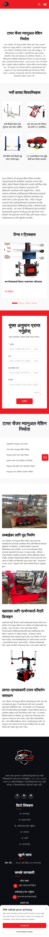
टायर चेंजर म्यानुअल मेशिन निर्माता (18, 449)
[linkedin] (24, 796)
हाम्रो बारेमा (26, 820)
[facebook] (17, 796)
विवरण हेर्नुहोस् (12, 111)
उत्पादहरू (26, 813)
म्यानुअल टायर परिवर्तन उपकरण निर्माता (20, 471)
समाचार (26, 832)
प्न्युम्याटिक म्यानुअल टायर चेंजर (17, 444)
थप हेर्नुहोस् (9, 291)
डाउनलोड (26, 844)
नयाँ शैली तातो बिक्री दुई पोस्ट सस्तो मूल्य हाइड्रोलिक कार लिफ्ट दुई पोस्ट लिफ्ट (12, 158)
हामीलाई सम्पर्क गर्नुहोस (26, 826)
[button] (14, 303)
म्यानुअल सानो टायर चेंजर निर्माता (18, 455)
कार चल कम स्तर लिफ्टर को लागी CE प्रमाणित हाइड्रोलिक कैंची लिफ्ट (36, 126)
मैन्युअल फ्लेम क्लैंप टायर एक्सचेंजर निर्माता (21, 466)
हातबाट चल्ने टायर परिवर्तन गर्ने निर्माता (19, 460)
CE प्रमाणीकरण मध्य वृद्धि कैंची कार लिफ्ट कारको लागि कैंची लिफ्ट (37, 158)
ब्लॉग (26, 838)
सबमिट (24, 401)
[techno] (24, 757)
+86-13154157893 (27, 885)
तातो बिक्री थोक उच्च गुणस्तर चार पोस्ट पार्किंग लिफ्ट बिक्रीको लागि (12, 126)
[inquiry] (45, 457)
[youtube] (31, 796)
